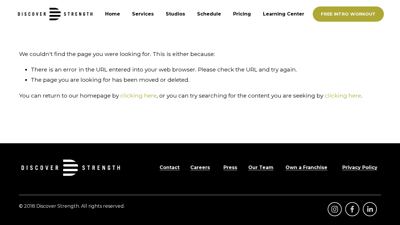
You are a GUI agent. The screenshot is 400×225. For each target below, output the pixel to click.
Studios (175, 14)
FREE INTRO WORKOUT (348, 14)
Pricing (242, 14)
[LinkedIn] (370, 209)
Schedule (209, 14)
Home (112, 14)
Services (143, 14)
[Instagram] (335, 209)
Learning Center (283, 14)
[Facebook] (352, 209)
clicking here (138, 95)
